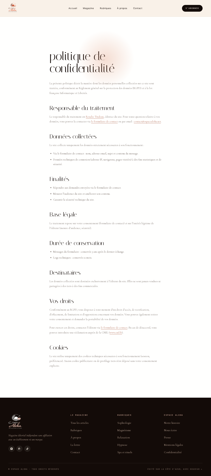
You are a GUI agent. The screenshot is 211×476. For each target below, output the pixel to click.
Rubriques (105, 8)
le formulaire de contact (104, 121)
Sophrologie (124, 423)
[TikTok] (27, 449)
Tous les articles (80, 423)
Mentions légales (173, 445)
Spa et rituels (124, 452)
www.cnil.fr (116, 332)
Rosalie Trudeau (95, 116)
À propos (122, 8)
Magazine (88, 8)
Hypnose (122, 445)
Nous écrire (170, 430)
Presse (167, 437)
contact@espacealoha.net (147, 121)
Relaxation (123, 437)
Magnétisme (124, 430)
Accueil (73, 8)
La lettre (75, 445)
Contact (137, 8)
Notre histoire (172, 423)
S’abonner (192, 8)
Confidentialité (173, 452)
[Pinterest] (19, 449)
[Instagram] (11, 449)
